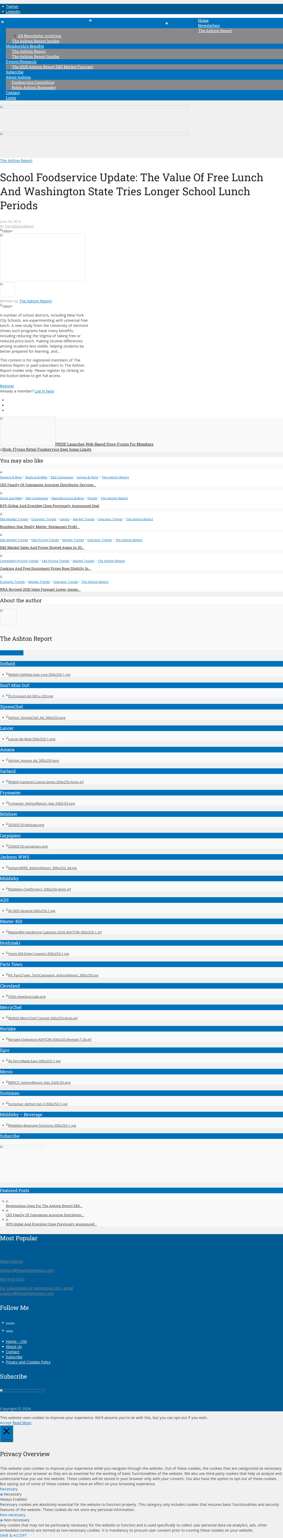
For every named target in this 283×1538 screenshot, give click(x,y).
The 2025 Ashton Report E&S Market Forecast (52, 66)
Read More (22, 1422)
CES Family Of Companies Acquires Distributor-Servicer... (48, 484)
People (92, 498)
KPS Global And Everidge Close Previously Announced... (51, 1224)
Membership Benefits (25, 46)
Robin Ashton (11, 1261)
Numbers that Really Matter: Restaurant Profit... (40, 526)
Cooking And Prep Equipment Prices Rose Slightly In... (45, 568)
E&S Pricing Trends (45, 540)
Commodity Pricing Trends (19, 561)
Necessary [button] (9, 1489)
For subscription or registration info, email (36, 1288)
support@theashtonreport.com (27, 1293)
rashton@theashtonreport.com (27, 1270)
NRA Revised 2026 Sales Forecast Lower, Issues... (40, 589)
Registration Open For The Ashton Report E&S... (44, 1206)
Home (203, 20)
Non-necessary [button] (12, 1514)
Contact (13, 92)
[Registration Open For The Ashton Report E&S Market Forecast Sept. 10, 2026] (7, 1201)
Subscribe (14, 71)
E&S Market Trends (14, 519)
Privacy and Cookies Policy (28, 1362)
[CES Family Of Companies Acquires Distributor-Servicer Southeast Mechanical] (1, 471)
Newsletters (209, 25)
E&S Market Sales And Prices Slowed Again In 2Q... (42, 547)
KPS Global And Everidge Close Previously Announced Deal (49, 505)
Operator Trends (110, 519)
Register (7, 386)
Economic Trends (43, 519)
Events (64, 519)
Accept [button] (6, 1422)
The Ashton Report (215, 30)
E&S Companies (62, 477)
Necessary (13, 1494)
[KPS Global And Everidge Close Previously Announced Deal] (1, 492)
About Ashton (18, 77)
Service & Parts (87, 477)
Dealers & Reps (11, 477)
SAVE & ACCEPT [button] (13, 1535)
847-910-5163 (12, 1279)
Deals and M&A (36, 477)
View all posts (11, 652)
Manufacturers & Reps (67, 498)
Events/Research (21, 61)
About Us (14, 1346)
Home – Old (16, 1341)
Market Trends (83, 519)
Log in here (44, 391)
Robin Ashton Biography (34, 87)
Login (11, 97)
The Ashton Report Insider (36, 40)
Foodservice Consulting (33, 82)
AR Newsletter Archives (39, 35)
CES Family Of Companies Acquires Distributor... (45, 1215)
